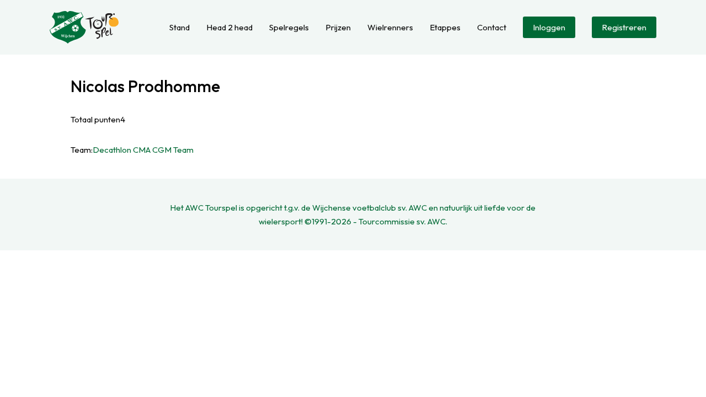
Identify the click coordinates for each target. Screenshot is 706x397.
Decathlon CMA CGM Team (143, 149)
